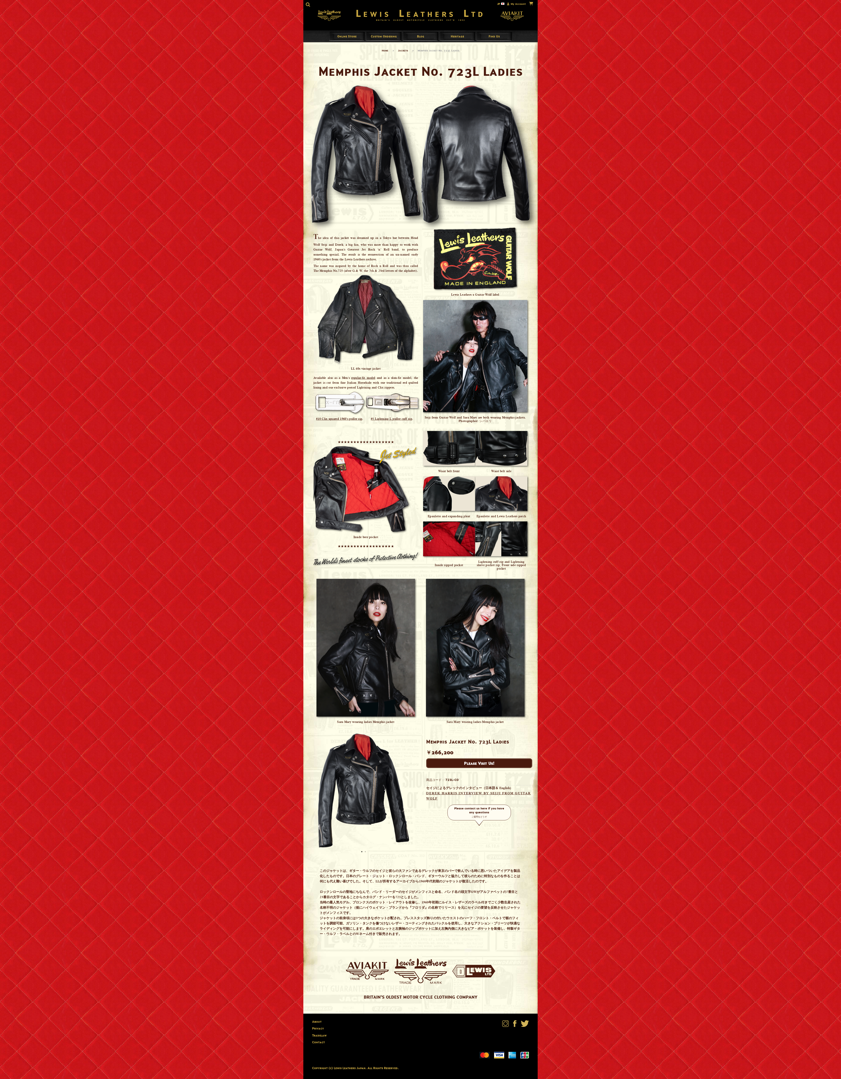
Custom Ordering (384, 36)
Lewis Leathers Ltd (421, 13)
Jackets (403, 50)
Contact (318, 1042)
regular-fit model (363, 378)
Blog (420, 36)
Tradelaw (319, 1035)
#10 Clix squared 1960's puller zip (339, 418)
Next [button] (416, 791)
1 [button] (362, 852)
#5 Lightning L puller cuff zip (391, 418)
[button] (308, 4)
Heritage (457, 36)
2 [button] (366, 852)
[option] (363, 791)
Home (385, 50)
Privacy (318, 1028)
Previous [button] (311, 791)
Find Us (494, 36)
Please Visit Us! (479, 763)
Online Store (347, 36)
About (317, 1021)
